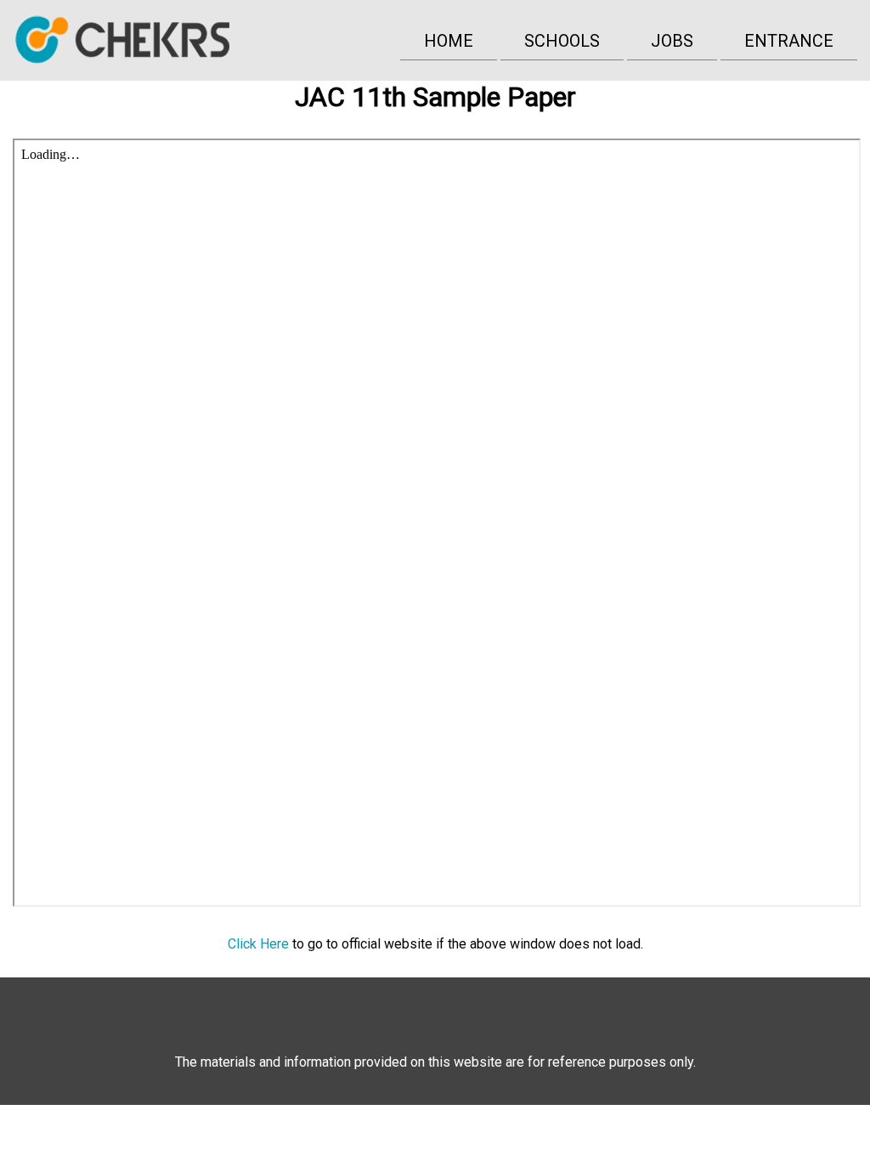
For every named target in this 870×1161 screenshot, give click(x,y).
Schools (562, 41)
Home (448, 41)
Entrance (788, 41)
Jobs (672, 41)
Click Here (258, 944)
